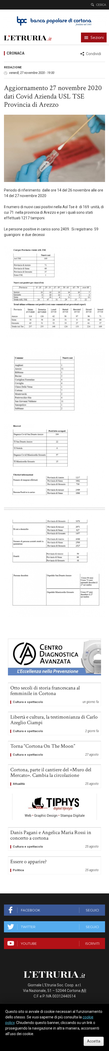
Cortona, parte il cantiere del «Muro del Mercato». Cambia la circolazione (54, 776)
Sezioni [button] (97, 37)
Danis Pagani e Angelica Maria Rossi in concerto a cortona (54, 839)
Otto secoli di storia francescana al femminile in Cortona (54, 694)
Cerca (101, 5)
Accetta (93, 1041)
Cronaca (15, 53)
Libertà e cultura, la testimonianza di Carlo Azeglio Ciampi (54, 723)
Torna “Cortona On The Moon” (54, 750)
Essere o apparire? (54, 865)
